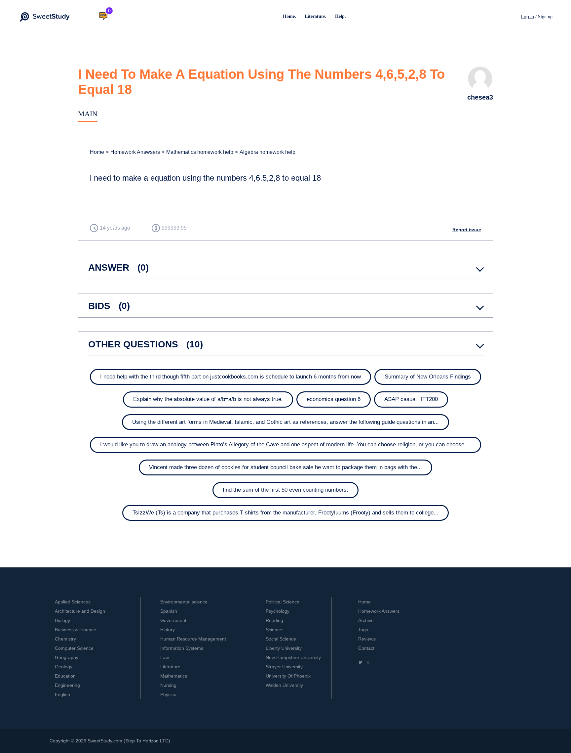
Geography (66, 657)
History (167, 629)
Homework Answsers (133, 152)
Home (97, 152)
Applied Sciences (73, 601)
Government (173, 620)
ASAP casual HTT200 (411, 399)
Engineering (67, 685)
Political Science (282, 601)
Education (65, 676)
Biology (62, 620)
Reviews (367, 639)
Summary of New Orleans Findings (428, 377)
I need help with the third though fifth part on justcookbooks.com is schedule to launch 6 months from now (230, 377)
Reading (274, 620)
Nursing (168, 685)
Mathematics (173, 676)
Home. (289, 16)
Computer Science (74, 648)
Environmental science (184, 601)
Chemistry (65, 639)
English (62, 694)
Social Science (281, 639)
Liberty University (284, 648)
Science (274, 629)
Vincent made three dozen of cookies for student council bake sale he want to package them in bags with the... (285, 467)
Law (164, 657)
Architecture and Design (80, 611)
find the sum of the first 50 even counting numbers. (285, 490)
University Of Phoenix (288, 676)
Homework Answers (379, 611)
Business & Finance (75, 629)
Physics (168, 694)
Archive (366, 620)
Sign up (545, 16)
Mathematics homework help (197, 152)
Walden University (284, 685)
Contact (366, 648)
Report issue (466, 229)
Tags (363, 629)
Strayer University (284, 666)
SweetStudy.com (105, 740)
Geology (63, 666)
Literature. (315, 16)
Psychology (277, 611)
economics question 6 (334, 399)
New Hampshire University (293, 657)
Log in (527, 16)
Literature (170, 666)
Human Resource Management (193, 639)
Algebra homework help (265, 152)
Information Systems (181, 648)
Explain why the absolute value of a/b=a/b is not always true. (208, 399)
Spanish (168, 611)
